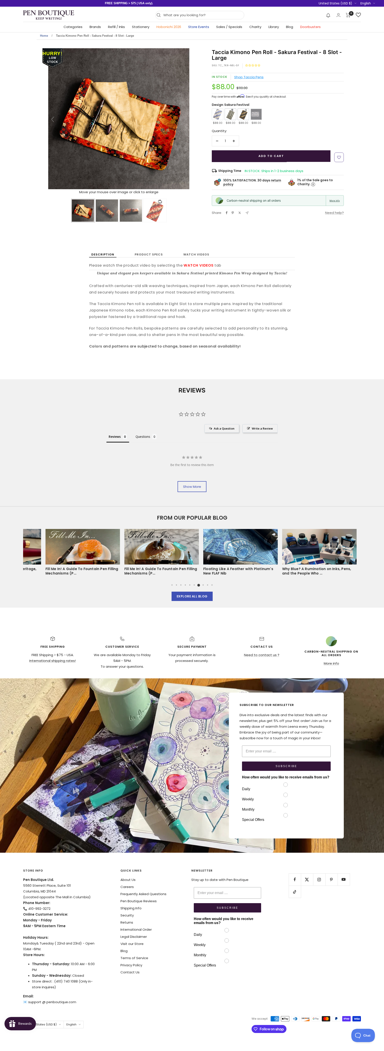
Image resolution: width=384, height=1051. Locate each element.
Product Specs (149, 254)
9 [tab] (207, 585)
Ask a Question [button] (224, 428)
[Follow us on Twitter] (307, 879)
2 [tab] (176, 585)
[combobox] (202, 15)
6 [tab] (194, 585)
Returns (126, 922)
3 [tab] (181, 585)
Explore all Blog (192, 596)
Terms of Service (134, 958)
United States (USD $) (335, 3)
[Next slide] (184, 119)
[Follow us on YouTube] (344, 879)
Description (102, 254)
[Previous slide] (52, 119)
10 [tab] (212, 585)
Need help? (334, 212)
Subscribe (286, 766)
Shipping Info (131, 908)
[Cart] (348, 15)
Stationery (140, 26)
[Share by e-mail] (247, 212)
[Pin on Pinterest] (233, 212)
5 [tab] (190, 585)
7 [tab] (198, 585)
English (365, 3)
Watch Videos (196, 254)
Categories (73, 26)
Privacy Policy (131, 965)
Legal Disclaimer (133, 936)
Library (273, 26)
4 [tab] (185, 585)
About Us (128, 879)
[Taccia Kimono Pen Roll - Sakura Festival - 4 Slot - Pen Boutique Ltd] (107, 210)
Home (44, 35)
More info (335, 200)
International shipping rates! (52, 660)
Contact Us (130, 972)
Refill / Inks (116, 26)
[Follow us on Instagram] (319, 879)
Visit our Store (132, 943)
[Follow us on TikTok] (295, 892)
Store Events (198, 26)
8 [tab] (203, 585)
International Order (136, 929)
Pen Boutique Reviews (138, 901)
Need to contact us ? (261, 655)
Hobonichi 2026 (168, 26)
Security (127, 915)
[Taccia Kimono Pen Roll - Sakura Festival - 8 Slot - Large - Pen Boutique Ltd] (83, 210)
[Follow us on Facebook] (295, 879)
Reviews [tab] (115, 436)
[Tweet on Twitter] (240, 212)
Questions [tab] (143, 436)
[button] (328, 15)
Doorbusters (310, 26)
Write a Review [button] (262, 428)
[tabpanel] (231, 553)
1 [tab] (172, 585)
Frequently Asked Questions (143, 894)
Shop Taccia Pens (249, 77)
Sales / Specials (229, 26)
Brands (95, 26)
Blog (289, 26)
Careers (127, 886)
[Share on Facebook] (227, 212)
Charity (255, 26)
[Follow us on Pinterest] (331, 879)
